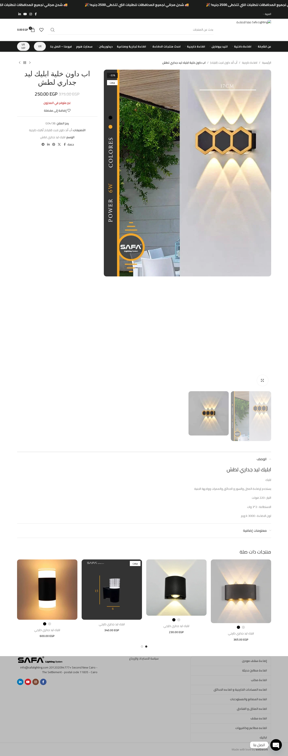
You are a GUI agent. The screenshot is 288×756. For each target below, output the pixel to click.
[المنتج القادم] (19, 62)
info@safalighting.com (34, 667)
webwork (262, 749)
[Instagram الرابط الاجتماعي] (30, 14)
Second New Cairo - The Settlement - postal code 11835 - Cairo (69, 670)
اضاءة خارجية (249, 62)
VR (40, 46)
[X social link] (59, 144)
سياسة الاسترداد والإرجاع (144, 658)
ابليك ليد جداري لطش (52, 137)
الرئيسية (266, 62)
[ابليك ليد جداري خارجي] (241, 591)
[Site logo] (244, 29)
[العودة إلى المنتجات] (24, 62)
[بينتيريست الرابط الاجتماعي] (53, 144)
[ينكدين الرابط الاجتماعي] (19, 14)
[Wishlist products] (41, 30)
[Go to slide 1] (146, 646)
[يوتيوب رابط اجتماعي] (25, 14)
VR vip (23, 46)
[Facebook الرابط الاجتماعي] (35, 14)
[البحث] (53, 30)
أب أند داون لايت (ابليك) (223, 62)
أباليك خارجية (36, 130)
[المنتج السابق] (29, 62)
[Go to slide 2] (142, 646)
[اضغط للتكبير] (262, 380)
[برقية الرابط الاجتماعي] (43, 144)
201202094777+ (60, 667)
